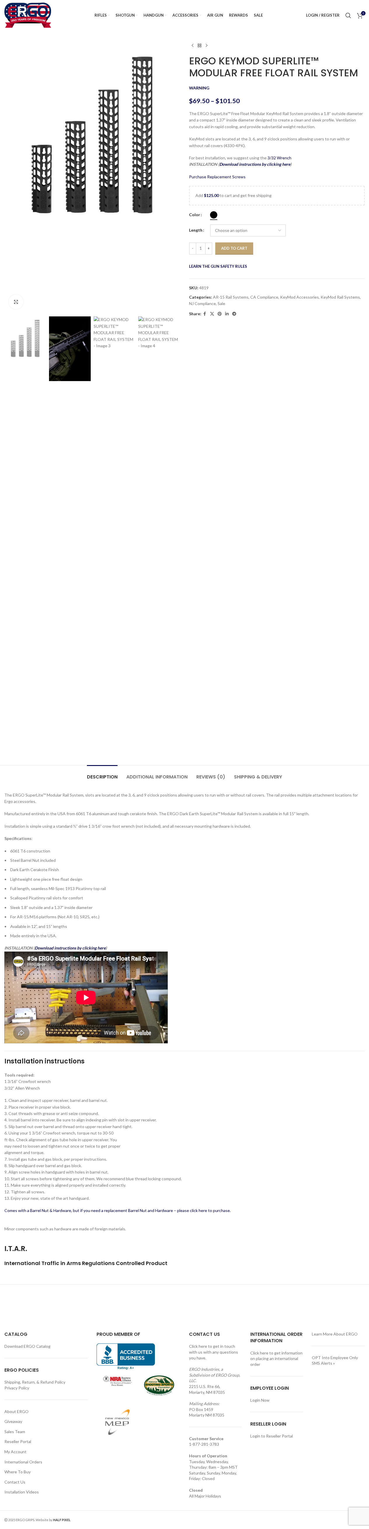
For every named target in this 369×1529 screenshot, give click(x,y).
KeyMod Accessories (299, 297)
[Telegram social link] (234, 314)
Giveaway (13, 1421)
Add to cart (234, 248)
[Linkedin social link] (226, 314)
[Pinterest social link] (219, 314)
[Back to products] (199, 45)
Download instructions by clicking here (254, 164)
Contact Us (14, 1481)
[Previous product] (192, 45)
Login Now (260, 1400)
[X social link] (212, 314)
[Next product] (206, 45)
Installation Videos (21, 1491)
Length (195, 230)
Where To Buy (17, 1471)
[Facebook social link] (204, 314)
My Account (15, 1451)
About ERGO (16, 1411)
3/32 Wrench (279, 157)
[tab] (102, 774)
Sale (221, 303)
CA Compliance (264, 297)
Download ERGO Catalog (27, 1346)
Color (194, 214)
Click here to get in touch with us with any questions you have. (213, 1352)
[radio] (213, 215)
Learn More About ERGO (335, 1333)
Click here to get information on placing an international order (276, 1358)
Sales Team (14, 1431)
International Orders (23, 1461)
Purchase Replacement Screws (217, 176)
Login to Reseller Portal (271, 1435)
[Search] (348, 15)
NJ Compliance (202, 303)
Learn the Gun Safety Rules (218, 266)
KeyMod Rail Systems (340, 297)
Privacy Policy (16, 1387)
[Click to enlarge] (16, 302)
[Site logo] (27, 14)
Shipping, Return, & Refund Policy (34, 1382)
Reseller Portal (17, 1441)
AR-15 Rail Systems (231, 297)
